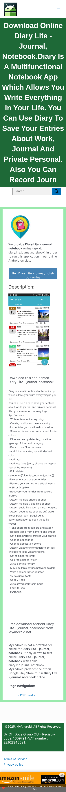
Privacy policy (13, 764)
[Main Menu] (59, 9)
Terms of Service (15, 759)
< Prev (22, 695)
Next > (31, 695)
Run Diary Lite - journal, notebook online (33, 275)
